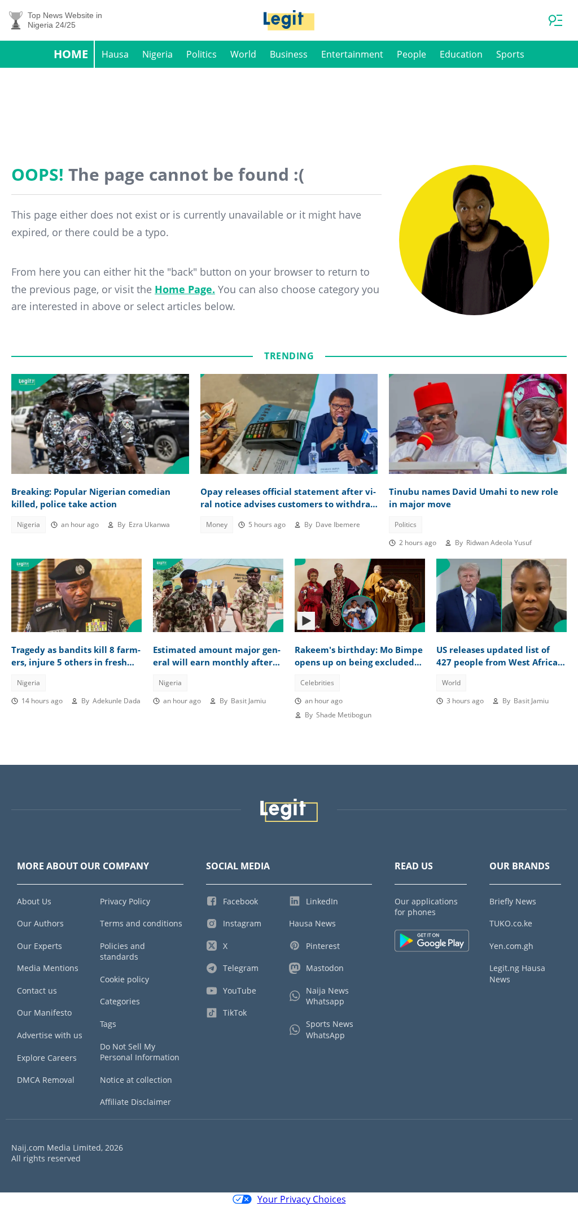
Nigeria (157, 54)
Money (216, 524)
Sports (510, 54)
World (243, 54)
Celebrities (317, 682)
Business (289, 54)
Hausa (115, 54)
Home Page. (185, 289)
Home (71, 54)
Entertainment (352, 54)
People (411, 54)
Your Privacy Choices (301, 1199)
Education (461, 54)
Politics (201, 54)
